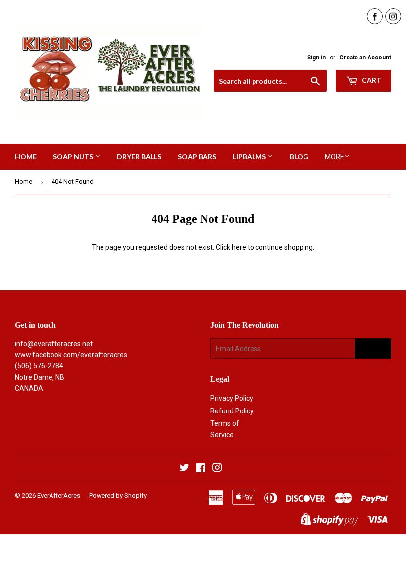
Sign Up (373, 348)
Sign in (316, 57)
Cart (370, 80)
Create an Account (365, 57)
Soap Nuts (74, 156)
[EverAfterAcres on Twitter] (184, 469)
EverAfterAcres (58, 495)
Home (26, 156)
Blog (299, 156)
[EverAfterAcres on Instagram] (217, 469)
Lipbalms (250, 156)
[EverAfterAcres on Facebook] (201, 469)
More (334, 157)
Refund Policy (232, 411)
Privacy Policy (231, 398)
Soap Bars (197, 156)
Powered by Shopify (118, 495)
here (239, 247)
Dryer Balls (139, 156)
